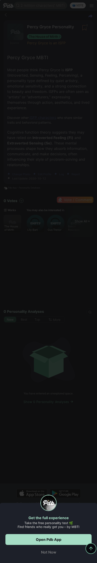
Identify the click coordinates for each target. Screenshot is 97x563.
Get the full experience (48, 518)
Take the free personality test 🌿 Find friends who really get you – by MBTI (48, 525)
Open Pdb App (48, 539)
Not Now (48, 552)
